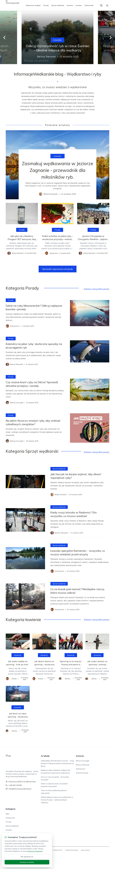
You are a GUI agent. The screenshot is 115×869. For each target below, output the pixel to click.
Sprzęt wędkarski (57, 5)
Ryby (7, 814)
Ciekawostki (88, 5)
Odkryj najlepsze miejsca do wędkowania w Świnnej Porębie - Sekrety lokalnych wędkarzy (57, 800)
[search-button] (101, 5)
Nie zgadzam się (27, 857)
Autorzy (80, 756)
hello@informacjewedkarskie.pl (20, 789)
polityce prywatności (35, 851)
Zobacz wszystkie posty (96, 289)
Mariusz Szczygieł (82, 761)
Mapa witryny (85, 850)
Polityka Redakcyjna (71, 850)
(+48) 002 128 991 (15, 785)
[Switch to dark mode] (107, 5)
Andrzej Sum (80, 769)
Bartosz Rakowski (82, 765)
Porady (46, 5)
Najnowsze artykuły (33, 5)
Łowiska (79, 5)
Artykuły (45, 756)
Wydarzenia (10, 818)
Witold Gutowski (82, 773)
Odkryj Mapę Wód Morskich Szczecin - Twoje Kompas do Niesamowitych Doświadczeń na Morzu (57, 763)
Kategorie (10, 809)
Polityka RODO (57, 850)
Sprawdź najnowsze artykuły (57, 269)
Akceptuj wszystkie (27, 862)
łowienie (70, 5)
